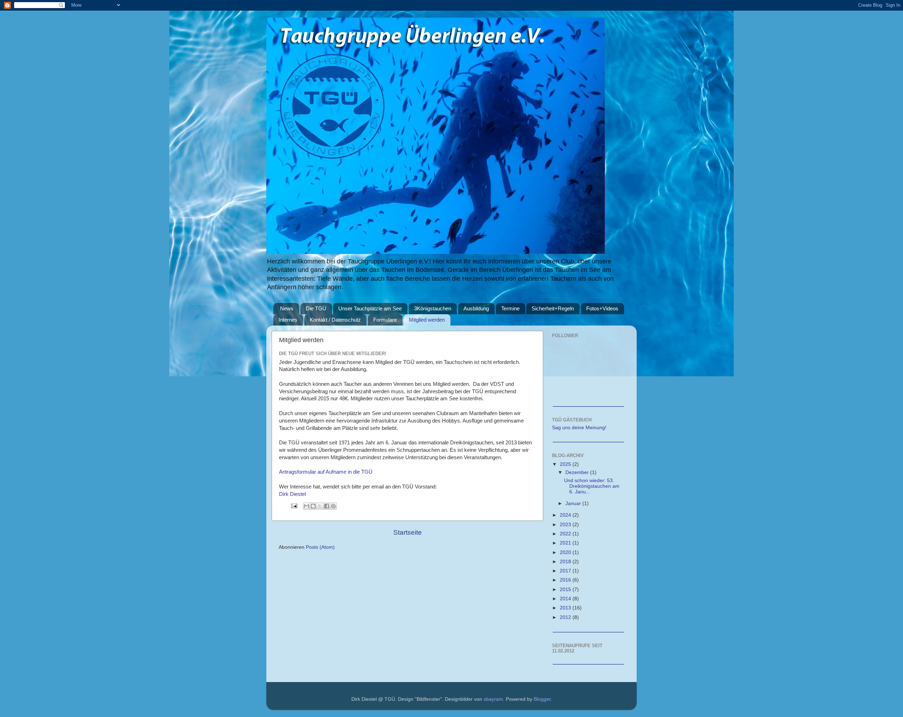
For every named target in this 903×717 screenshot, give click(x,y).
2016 (566, 580)
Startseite (407, 532)
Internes (288, 320)
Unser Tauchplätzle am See (370, 308)
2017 (566, 570)
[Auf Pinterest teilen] (333, 506)
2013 (566, 607)
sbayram (493, 699)
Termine (510, 308)
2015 (566, 589)
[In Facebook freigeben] (326, 506)
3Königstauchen (432, 308)
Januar (573, 503)
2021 (566, 543)
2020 (566, 552)
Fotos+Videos (602, 308)
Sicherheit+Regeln (553, 308)
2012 (566, 617)
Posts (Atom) (320, 547)
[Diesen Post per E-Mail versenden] (306, 506)
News (286, 308)
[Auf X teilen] (319, 506)
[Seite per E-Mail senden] (294, 505)
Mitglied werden (427, 320)
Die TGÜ (316, 308)
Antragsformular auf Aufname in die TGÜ (325, 472)
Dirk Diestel (292, 494)
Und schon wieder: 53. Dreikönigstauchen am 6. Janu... (591, 486)
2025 (566, 464)
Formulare (385, 320)
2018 (566, 561)
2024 (566, 515)
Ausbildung (476, 308)
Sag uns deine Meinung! (579, 427)
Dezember (577, 472)
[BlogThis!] (313, 506)
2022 (566, 533)
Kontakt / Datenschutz (335, 320)
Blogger (542, 699)
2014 (566, 598)
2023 (566, 524)
